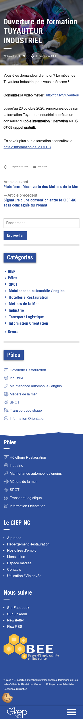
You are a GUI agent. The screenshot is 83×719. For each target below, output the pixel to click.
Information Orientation (28, 323)
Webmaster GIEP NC (15, 56)
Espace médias (19, 563)
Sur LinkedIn (17, 614)
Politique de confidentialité (60, 684)
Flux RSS (14, 627)
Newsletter (15, 620)
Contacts (14, 569)
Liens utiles (16, 557)
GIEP (11, 271)
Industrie (42, 166)
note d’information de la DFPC (27, 147)
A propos (14, 538)
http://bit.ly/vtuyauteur (62, 95)
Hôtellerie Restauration (28, 297)
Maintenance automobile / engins (37, 291)
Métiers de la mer (23, 394)
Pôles (12, 278)
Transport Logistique (26, 317)
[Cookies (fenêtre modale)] (7, 698)
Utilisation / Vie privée (24, 576)
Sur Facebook (18, 608)
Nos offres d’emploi (22, 550)
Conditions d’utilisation (15, 689)
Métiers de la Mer (24, 304)
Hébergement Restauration (28, 544)
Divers (13, 332)
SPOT (13, 284)
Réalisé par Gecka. (32, 684)
